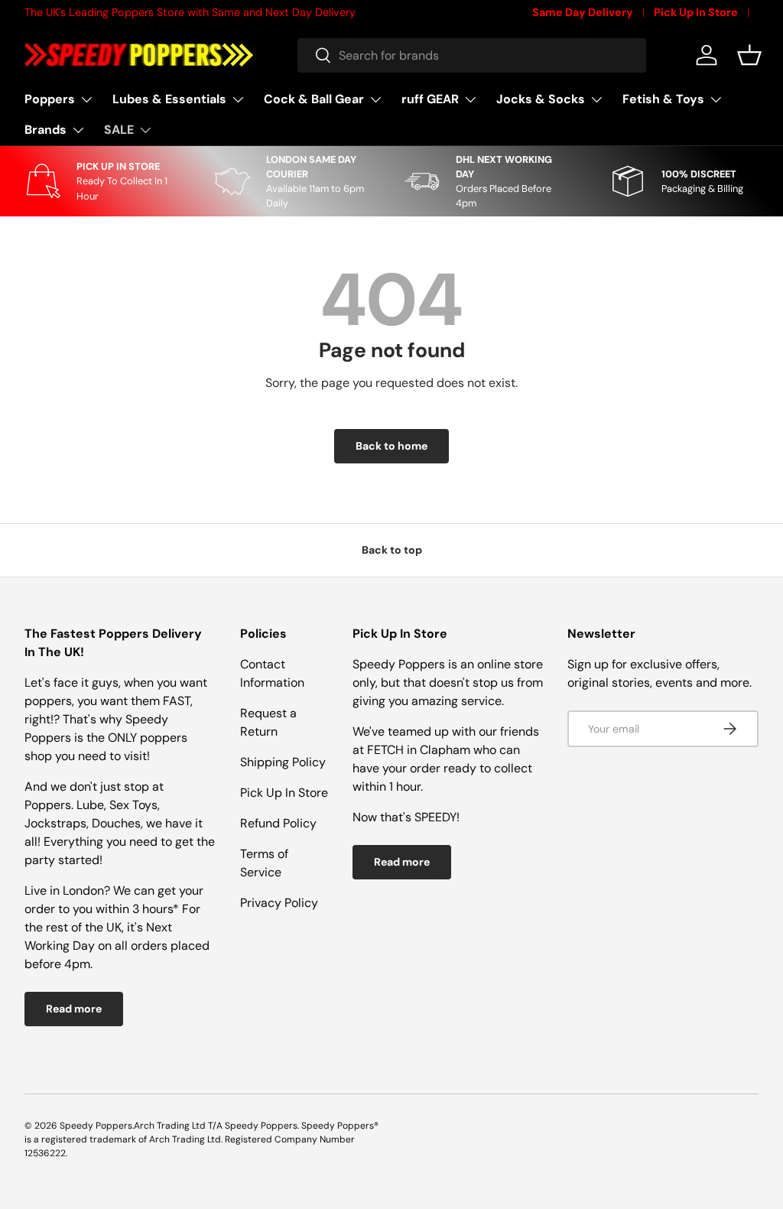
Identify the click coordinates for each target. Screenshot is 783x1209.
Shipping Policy (283, 762)
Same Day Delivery (582, 12)
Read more (74, 1009)
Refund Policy (278, 823)
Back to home (391, 446)
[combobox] (471, 55)
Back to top (392, 550)
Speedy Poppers (96, 1126)
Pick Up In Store (696, 12)
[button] (749, 55)
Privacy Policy (279, 903)
